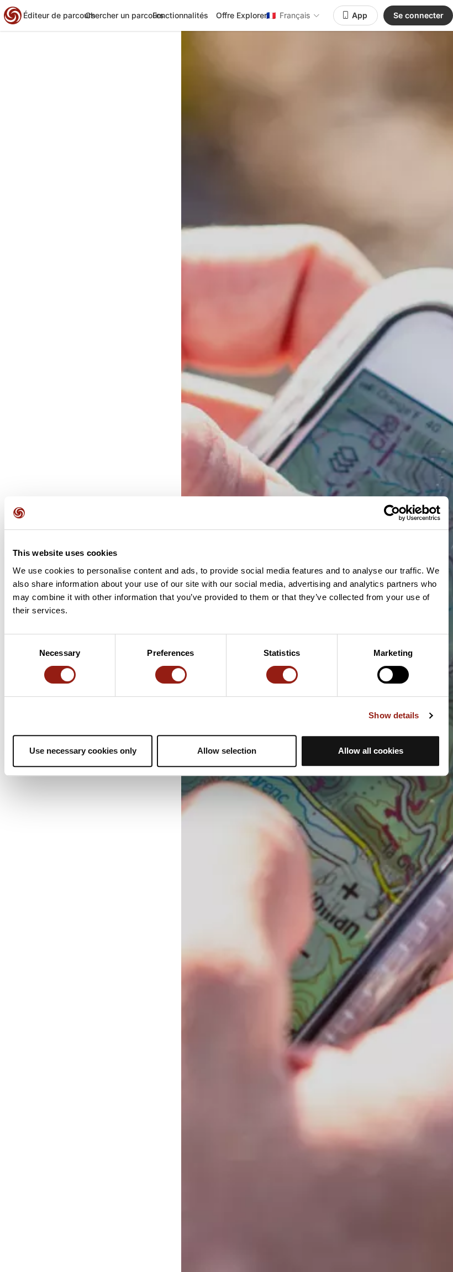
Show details (393, 715)
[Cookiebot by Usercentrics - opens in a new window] (392, 512)
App (359, 15)
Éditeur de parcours (59, 15)
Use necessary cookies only (82, 750)
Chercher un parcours (124, 15)
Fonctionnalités (180, 15)
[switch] (171, 675)
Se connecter (418, 15)
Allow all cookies (370, 750)
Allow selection (226, 750)
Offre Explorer (241, 15)
